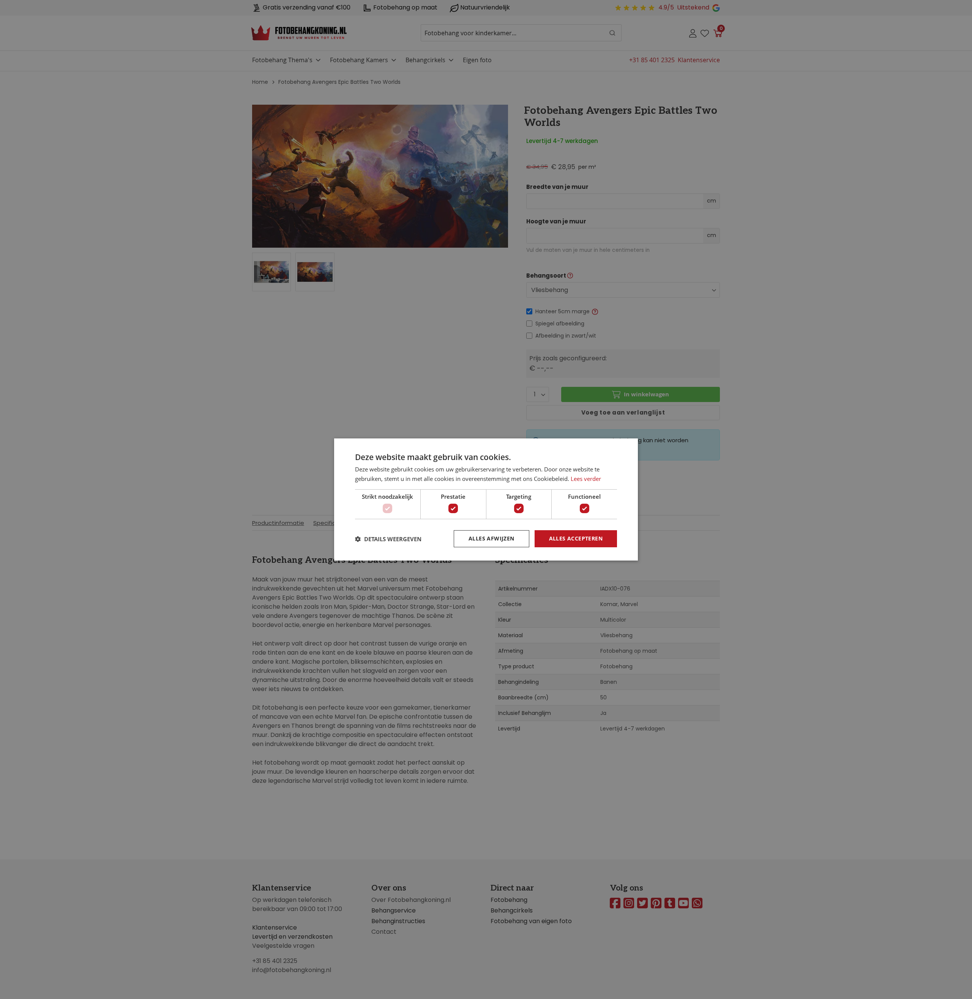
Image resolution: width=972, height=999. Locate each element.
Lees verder (586, 478)
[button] (388, 539)
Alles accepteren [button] (576, 538)
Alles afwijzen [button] (491, 538)
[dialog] (486, 499)
